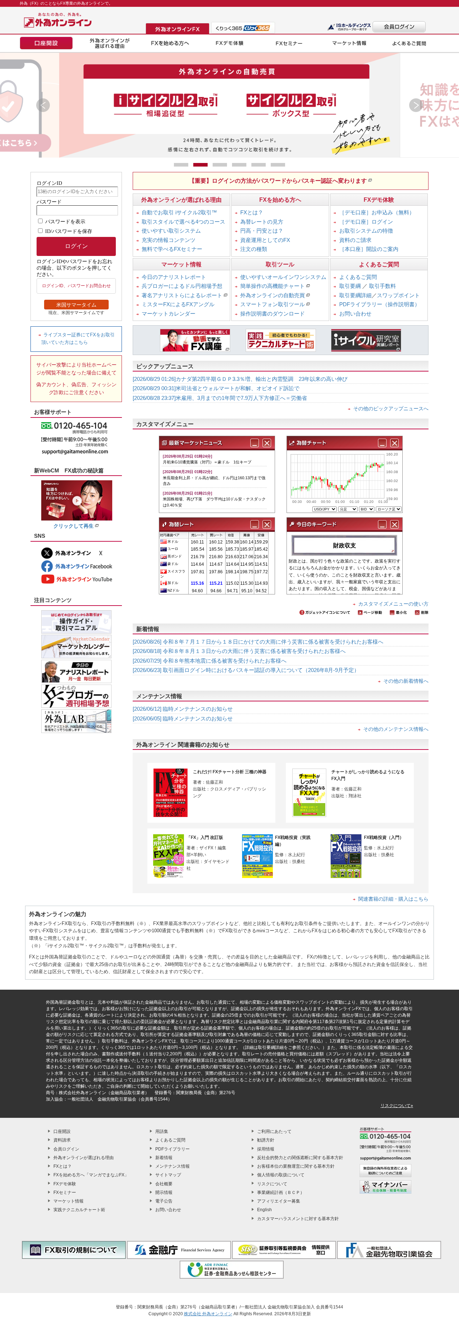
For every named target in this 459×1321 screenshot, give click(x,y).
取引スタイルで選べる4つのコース (183, 222)
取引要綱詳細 (355, 295)
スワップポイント (398, 295)
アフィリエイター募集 (278, 1201)
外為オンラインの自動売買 (272, 295)
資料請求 (62, 1140)
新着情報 (163, 1157)
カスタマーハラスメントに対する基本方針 (298, 1218)
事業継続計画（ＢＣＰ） (280, 1192)
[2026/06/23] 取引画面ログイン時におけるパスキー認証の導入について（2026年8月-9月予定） (246, 670)
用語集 (161, 1131)
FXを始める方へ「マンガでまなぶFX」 (91, 1174)
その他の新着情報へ (406, 681)
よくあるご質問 (379, 264)
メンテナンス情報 (172, 1166)
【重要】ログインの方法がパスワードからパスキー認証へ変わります (278, 181)
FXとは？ (251, 212)
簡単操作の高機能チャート (272, 286)
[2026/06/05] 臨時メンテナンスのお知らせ (183, 718)
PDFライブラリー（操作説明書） (379, 304)
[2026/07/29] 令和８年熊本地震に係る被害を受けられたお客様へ (210, 661)
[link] (229, 105)
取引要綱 (350, 286)
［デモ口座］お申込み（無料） (377, 212)
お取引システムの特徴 (366, 231)
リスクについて (272, 1183)
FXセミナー (64, 1192)
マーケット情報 (181, 264)
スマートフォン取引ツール (272, 304)
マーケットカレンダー (168, 314)
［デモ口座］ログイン (366, 222)
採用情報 (265, 1149)
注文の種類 (253, 249)
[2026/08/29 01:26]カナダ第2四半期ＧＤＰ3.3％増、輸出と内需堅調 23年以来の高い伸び (240, 379)
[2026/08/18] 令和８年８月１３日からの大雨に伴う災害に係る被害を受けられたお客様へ (239, 651)
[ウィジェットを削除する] (266, 443)
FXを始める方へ (280, 200)
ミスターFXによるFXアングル (178, 304)
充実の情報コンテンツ (168, 240)
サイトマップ (168, 1174)
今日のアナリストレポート (174, 277)
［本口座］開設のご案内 (368, 249)
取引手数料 (382, 286)
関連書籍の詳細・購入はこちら (393, 899)
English (264, 1209)
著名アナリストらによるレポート (182, 295)
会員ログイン (66, 1149)
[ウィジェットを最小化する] (254, 443)
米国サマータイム (76, 305)
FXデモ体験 (379, 200)
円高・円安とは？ (261, 231)
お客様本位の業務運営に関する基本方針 (296, 1166)
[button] (43, 105)
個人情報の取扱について (280, 1174)
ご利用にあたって (274, 1131)
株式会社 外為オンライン (208, 1313)
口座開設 (62, 1131)
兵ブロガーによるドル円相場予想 (182, 286)
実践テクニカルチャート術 (79, 1209)
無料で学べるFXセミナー (172, 249)
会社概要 (163, 1183)
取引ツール (280, 264)
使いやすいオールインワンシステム (283, 277)
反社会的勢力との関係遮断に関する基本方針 (300, 1157)
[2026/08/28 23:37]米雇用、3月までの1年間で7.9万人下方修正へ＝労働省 (220, 398)
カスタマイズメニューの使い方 (393, 604)
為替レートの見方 (261, 222)
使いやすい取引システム (171, 231)
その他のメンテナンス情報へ (396, 729)
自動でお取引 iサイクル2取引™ (179, 212)
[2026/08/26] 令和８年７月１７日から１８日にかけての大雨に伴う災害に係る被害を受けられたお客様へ (258, 642)
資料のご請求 (355, 240)
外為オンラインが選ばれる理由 (181, 200)
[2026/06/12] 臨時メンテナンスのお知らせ (183, 709)
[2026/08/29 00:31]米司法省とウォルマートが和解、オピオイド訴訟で (216, 388)
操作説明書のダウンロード (272, 314)
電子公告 (163, 1201)
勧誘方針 (265, 1140)
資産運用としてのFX (265, 240)
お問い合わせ (355, 314)
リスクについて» (396, 1105)
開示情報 (163, 1192)
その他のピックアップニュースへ (391, 408)
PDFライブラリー (172, 1149)
